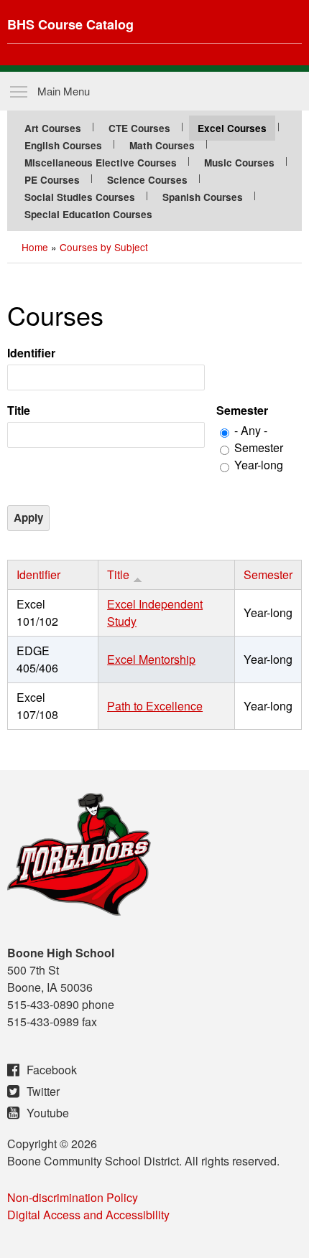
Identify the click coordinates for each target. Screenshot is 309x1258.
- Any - (250, 430)
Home (35, 247)
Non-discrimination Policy (72, 1197)
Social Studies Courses (79, 197)
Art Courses (52, 128)
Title (18, 410)
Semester (242, 410)
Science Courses (147, 180)
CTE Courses (139, 128)
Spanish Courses (202, 197)
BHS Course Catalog (70, 24)
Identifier (31, 352)
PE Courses (52, 180)
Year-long (258, 464)
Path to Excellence (155, 706)
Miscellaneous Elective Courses (100, 162)
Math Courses (162, 145)
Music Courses (239, 162)
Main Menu (63, 90)
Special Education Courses (88, 214)
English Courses (63, 145)
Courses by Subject (104, 247)
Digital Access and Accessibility (88, 1214)
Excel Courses (232, 128)
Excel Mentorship (151, 659)
